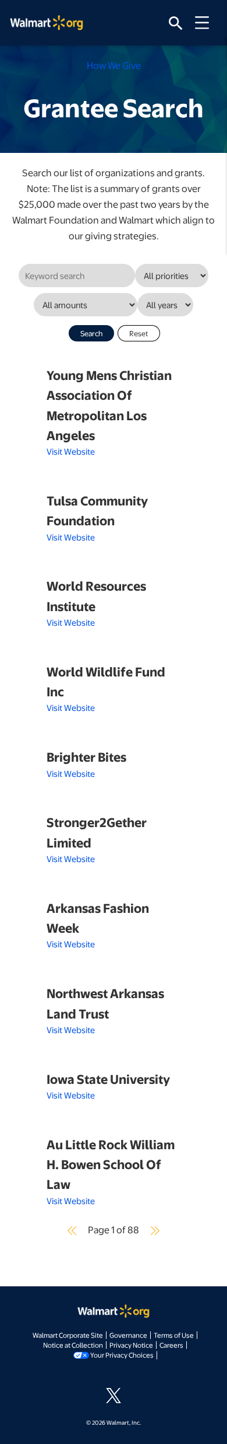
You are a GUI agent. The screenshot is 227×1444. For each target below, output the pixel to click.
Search (91, 333)
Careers (171, 1344)
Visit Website (71, 451)
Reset (138, 333)
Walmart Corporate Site (68, 1335)
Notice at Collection (73, 1344)
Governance (128, 1335)
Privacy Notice (131, 1344)
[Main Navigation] (206, 23)
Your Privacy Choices (122, 1354)
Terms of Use (174, 1335)
